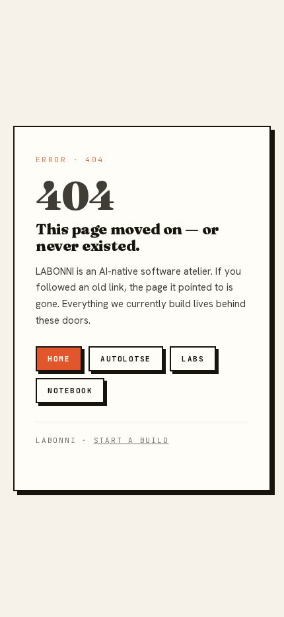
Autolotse (125, 358)
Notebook (70, 390)
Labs (193, 358)
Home (59, 358)
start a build (131, 440)
